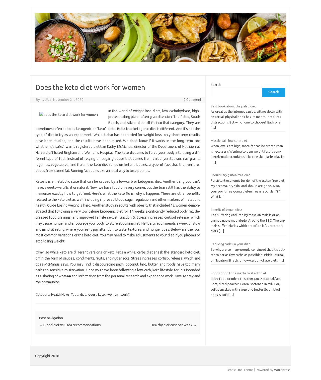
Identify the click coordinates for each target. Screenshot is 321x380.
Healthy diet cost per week (174, 325)
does (92, 294)
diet (83, 294)
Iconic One (235, 369)
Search (216, 84)
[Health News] (160, 61)
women (112, 294)
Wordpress (282, 369)
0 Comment (192, 100)
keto (101, 294)
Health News (60, 294)
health (46, 100)
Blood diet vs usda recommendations (70, 325)
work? (125, 294)
